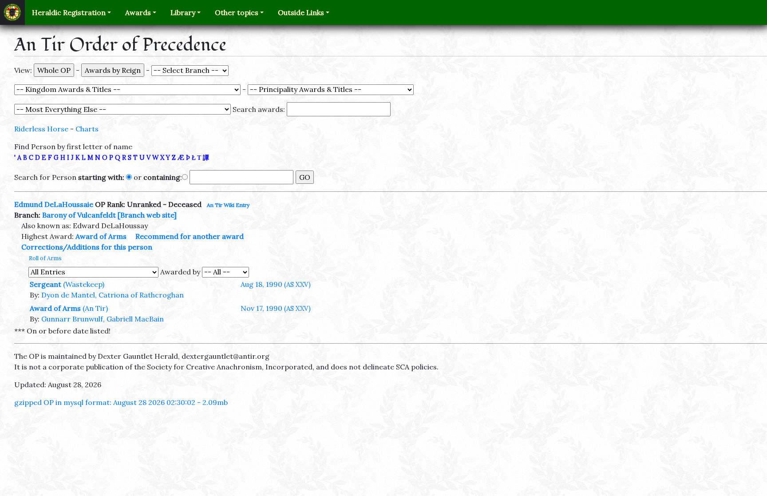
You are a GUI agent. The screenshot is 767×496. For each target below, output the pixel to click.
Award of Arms (101, 236)
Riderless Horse (41, 128)
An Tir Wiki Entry (228, 205)
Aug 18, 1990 (276, 284)
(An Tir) (95, 308)
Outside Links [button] (301, 12)
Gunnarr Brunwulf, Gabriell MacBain (102, 318)
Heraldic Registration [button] (69, 12)
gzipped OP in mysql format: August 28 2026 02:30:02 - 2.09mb (121, 402)
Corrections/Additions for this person (86, 246)
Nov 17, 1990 (276, 308)
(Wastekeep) (83, 284)
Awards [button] (138, 12)
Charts (87, 128)
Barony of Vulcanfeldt (79, 214)
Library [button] (182, 12)
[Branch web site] (147, 214)
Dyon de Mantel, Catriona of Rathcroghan (112, 294)
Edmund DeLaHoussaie (53, 204)
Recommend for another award (189, 236)
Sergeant (45, 284)
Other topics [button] (236, 12)
